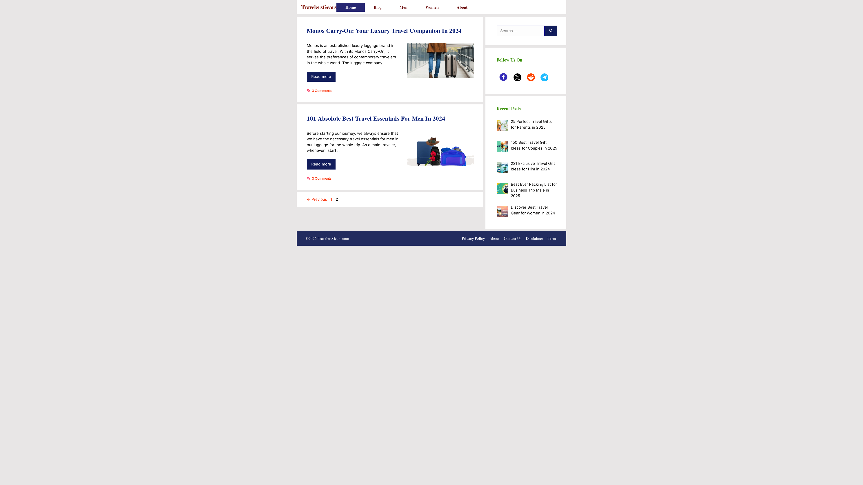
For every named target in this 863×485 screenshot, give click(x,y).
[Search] (551, 31)
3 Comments (322, 91)
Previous (317, 199)
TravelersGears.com (333, 238)
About (462, 7)
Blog (378, 7)
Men (403, 7)
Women (432, 7)
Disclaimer (534, 238)
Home (350, 7)
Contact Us (512, 238)
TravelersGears (318, 7)
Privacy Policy (473, 238)
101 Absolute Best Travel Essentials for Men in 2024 (376, 118)
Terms (552, 238)
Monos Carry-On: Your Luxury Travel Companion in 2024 (384, 30)
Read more (321, 76)
